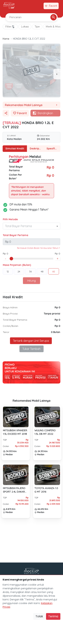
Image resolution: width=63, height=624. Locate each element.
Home (6, 38)
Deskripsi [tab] (35, 148)
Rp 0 (57, 307)
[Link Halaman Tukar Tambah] (39, 6)
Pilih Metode (10, 219)
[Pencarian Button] (53, 17)
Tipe (37, 26)
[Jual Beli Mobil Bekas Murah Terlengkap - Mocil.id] (9, 5)
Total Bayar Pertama (15, 235)
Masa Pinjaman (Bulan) (17, 265)
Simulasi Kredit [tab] (14, 148)
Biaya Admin (10, 307)
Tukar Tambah (31, 349)
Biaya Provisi (10, 313)
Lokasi (25, 26)
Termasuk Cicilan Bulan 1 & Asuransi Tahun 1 (38, 248)
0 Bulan (55, 332)
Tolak (39, 616)
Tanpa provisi (52, 313)
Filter (8, 26)
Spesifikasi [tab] (53, 148)
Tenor (6, 332)
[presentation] (56, 74)
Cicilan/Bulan (10, 326)
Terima (53, 616)
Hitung (31, 280)
